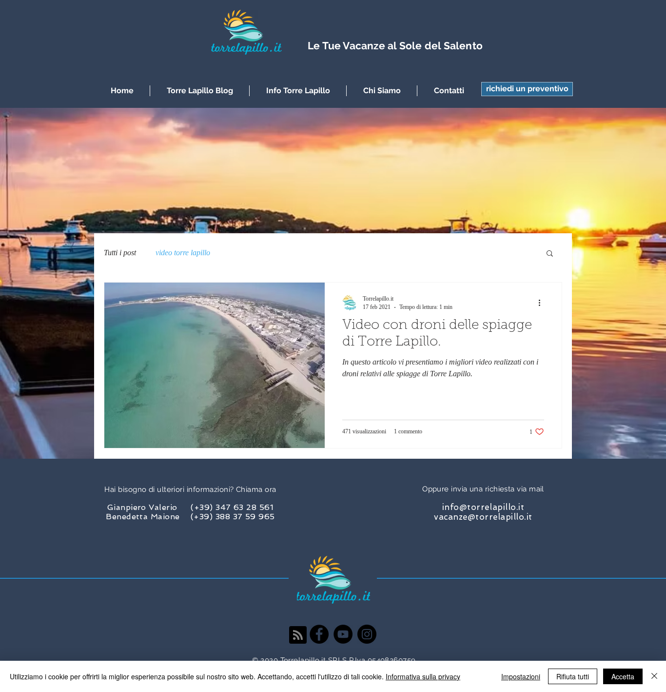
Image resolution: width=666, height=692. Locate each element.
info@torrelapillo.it (483, 507)
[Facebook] (319, 634)
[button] (527, 89)
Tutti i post (120, 252)
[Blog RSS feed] (298, 635)
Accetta (622, 676)
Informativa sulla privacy (423, 676)
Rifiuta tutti (572, 676)
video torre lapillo (183, 252)
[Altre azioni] (542, 302)
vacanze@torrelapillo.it (483, 517)
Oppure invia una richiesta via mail (483, 489)
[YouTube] (343, 634)
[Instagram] (366, 634)
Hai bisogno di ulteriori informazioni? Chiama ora (190, 489)
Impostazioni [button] (520, 676)
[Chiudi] (654, 676)
